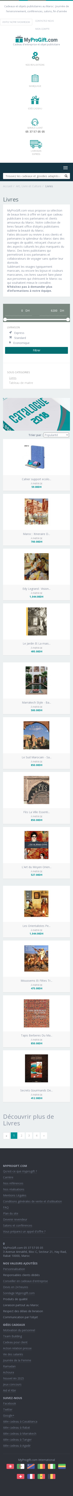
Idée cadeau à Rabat (16, 1427)
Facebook (9, 1403)
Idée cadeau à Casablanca (20, 1421)
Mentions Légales (14, 1195)
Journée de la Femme (17, 1360)
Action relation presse (17, 1348)
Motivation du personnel (19, 1330)
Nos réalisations (13, 1189)
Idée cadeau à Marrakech (19, 1433)
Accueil (7, 186)
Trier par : (35, 435)
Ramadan (9, 1366)
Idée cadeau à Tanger (17, 1439)
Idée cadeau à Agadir (17, 1445)
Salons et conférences (17, 1225)
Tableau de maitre (21, 383)
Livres (12, 378)
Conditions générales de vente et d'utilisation (32, 1201)
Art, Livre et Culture (28, 186)
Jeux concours (12, 1384)
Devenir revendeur (15, 1219)
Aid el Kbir (9, 1390)
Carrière (8, 1177)
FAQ (6, 1207)
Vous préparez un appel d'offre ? (24, 1231)
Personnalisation (14, 1269)
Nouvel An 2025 (13, 1378)
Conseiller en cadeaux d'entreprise (25, 1281)
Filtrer (36, 350)
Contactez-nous (44, 20)
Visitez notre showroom (16, 21)
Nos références (13, 1183)
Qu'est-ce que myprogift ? (20, 1171)
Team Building (12, 1336)
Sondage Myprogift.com (19, 1293)
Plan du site (10, 1213)
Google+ (8, 1415)
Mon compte (42, 28)
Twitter (7, 1409)
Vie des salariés (13, 1354)
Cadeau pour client (15, 1342)
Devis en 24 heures (15, 1287)
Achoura (8, 1372)
